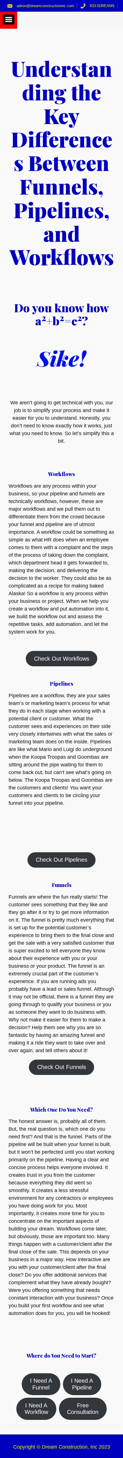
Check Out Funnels (61, 1067)
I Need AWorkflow (36, 1408)
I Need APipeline (82, 1384)
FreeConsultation (82, 1408)
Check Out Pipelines (61, 860)
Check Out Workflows (61, 658)
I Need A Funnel (41, 1384)
